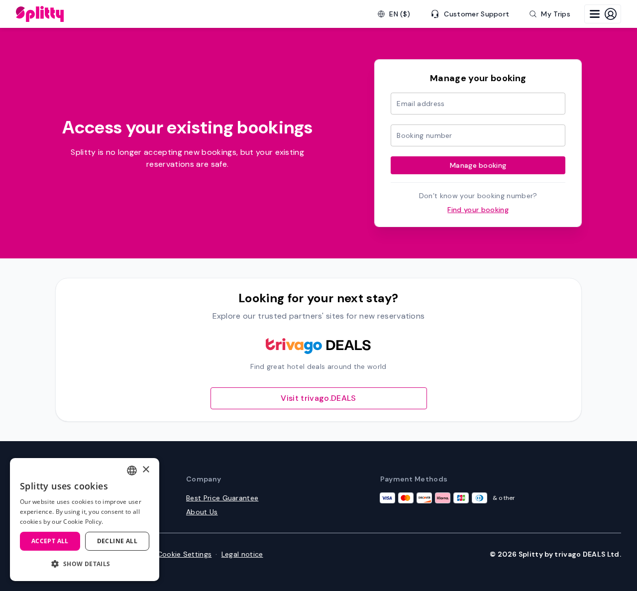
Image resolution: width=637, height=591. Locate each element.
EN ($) (399, 13)
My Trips (555, 13)
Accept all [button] (50, 541)
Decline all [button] (117, 541)
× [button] (145, 469)
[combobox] (132, 470)
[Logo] (40, 14)
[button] (84, 564)
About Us (202, 511)
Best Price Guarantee (222, 497)
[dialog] (84, 519)
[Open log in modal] (602, 13)
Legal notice (242, 554)
